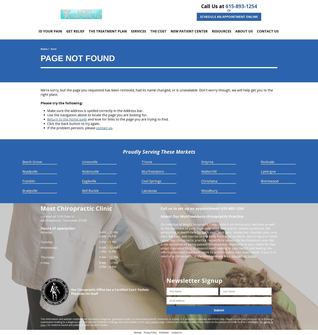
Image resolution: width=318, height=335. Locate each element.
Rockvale (267, 162)
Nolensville (90, 171)
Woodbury (209, 190)
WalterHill (208, 171)
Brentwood (269, 181)
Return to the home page (67, 119)
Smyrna (207, 162)
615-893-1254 (241, 6)
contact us (104, 128)
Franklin (28, 181)
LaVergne (268, 171)
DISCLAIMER (152, 322)
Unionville (90, 162)
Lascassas (149, 190)
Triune (147, 162)
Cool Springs (151, 181)
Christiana (209, 181)
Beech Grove (32, 162)
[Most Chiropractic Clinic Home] (81, 14)
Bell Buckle (90, 190)
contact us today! (244, 256)
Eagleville (89, 181)
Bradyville (29, 190)
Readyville (30, 171)
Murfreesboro (153, 171)
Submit (219, 310)
